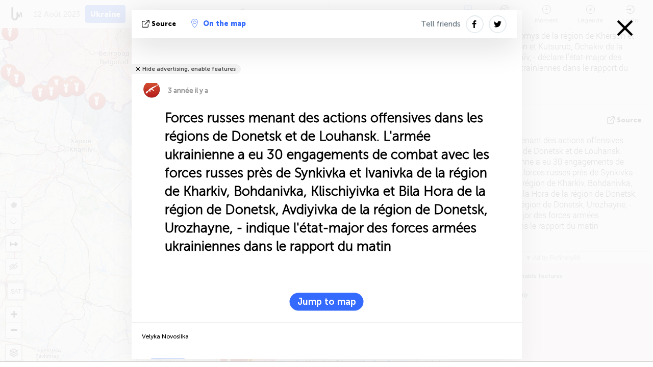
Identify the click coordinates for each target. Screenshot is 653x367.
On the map (224, 23)
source (164, 24)
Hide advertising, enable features (189, 69)
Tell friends (441, 24)
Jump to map (326, 301)
